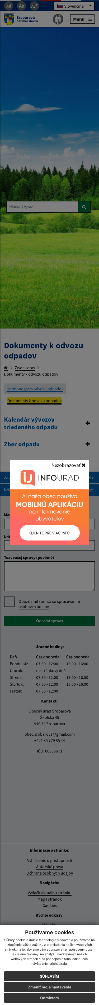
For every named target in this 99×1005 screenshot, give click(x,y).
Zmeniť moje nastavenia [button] (49, 987)
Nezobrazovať (66, 465)
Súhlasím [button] (49, 976)
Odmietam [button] (49, 998)
